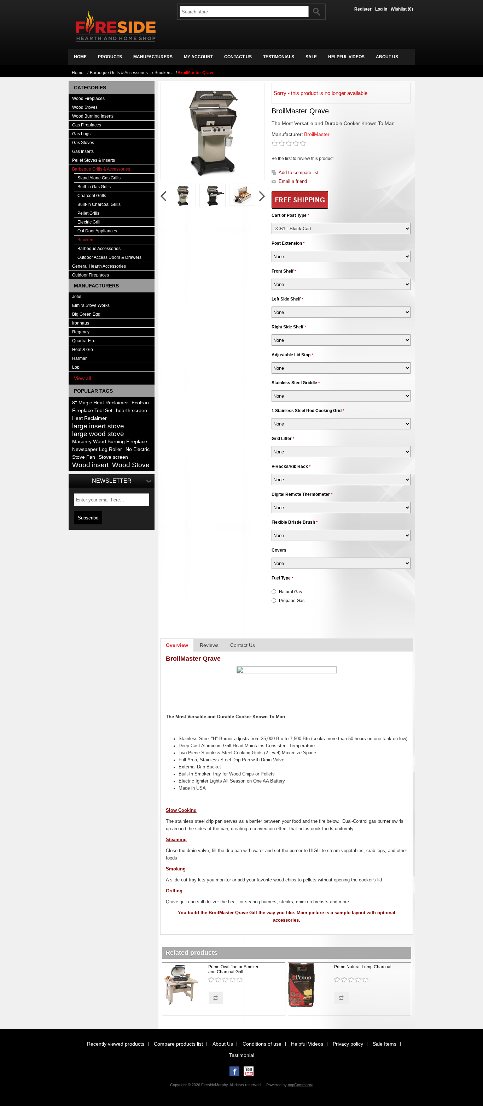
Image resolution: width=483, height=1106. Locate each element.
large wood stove (98, 434)
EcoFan (140, 402)
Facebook (234, 1071)
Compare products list (178, 1044)
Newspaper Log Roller (97, 449)
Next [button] (262, 196)
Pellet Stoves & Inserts (93, 160)
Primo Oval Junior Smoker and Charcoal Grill (233, 969)
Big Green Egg (86, 314)
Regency (80, 331)
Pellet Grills (88, 213)
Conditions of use (262, 1044)
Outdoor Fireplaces (90, 275)
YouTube (248, 1071)
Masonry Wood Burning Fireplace (109, 441)
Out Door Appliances (97, 230)
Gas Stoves (83, 142)
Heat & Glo (82, 349)
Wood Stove (131, 465)
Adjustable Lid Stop (292, 354)
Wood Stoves (85, 107)
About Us (223, 1044)
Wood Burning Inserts (93, 116)
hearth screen (131, 410)
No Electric (138, 449)
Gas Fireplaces (86, 125)
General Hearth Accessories (99, 266)
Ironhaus (80, 323)
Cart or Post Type (290, 215)
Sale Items (384, 1044)
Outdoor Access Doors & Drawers (109, 257)
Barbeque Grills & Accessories (101, 169)
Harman (80, 358)
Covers (279, 550)
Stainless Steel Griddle (295, 382)
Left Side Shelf (287, 299)
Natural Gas (290, 591)
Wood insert (90, 465)
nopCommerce (300, 1085)
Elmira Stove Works (91, 305)
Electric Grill (88, 222)
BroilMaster (317, 134)
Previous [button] (163, 196)
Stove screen (113, 457)
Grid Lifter (282, 438)
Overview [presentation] (177, 645)
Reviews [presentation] (209, 645)
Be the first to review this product (302, 158)
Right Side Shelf (288, 327)
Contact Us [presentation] (242, 645)
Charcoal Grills (91, 195)
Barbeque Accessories (99, 248)
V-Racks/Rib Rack (290, 466)
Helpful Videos (307, 1044)
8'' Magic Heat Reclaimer (100, 402)
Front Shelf (283, 271)
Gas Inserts (83, 151)
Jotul (76, 296)
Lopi (76, 367)
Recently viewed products (115, 1044)
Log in (381, 9)
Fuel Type (282, 578)
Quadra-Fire (83, 340)
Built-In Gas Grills (94, 186)
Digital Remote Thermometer (301, 494)
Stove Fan (83, 457)
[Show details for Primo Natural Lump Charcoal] (310, 985)
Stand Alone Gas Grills (99, 178)
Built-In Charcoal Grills (99, 204)
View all (82, 378)
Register (363, 9)
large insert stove (98, 426)
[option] (183, 195)
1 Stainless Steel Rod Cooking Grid (307, 410)
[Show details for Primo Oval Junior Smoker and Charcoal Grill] (184, 985)
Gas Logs (81, 133)
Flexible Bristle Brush (294, 522)
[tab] (177, 645)
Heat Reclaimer (89, 418)
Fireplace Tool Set (92, 410)
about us (387, 56)
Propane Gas (291, 600)
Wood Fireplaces (88, 98)
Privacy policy (348, 1044)
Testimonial (241, 1055)
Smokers (85, 239)
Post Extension (287, 243)
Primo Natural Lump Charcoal (362, 966)
